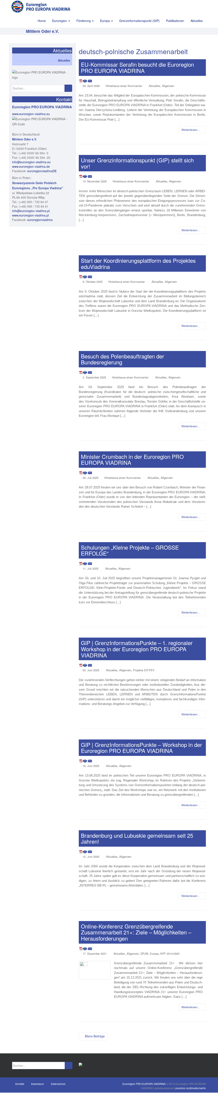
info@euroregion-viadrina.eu (31, 162)
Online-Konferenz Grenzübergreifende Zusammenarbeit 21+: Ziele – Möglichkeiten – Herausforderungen (136, 932)
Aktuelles (197, 21)
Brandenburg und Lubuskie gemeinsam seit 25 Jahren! (137, 838)
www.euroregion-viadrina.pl (30, 215)
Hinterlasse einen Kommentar (124, 86)
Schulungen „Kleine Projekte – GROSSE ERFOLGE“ (130, 550)
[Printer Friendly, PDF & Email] (86, 80)
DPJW (144, 954)
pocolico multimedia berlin (190, 1088)
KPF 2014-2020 (169, 954)
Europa (105, 21)
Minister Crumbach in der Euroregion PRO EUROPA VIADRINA (132, 459)
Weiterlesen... (191, 129)
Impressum (37, 1084)
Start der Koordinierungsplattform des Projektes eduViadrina (138, 263)
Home (42, 21)
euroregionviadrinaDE (42, 171)
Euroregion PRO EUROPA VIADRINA (144, 1084)
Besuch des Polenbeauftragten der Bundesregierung (122, 359)
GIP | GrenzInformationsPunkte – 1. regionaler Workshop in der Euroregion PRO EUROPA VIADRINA (137, 649)
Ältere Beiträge (94, 1036)
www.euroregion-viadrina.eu (31, 114)
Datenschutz (58, 1084)
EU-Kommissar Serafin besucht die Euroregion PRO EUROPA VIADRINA (137, 67)
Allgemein (168, 86)
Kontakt (19, 1084)
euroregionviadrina (40, 220)
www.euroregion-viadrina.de (31, 166)
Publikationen (175, 21)
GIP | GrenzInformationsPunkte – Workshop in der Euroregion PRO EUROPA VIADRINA (141, 748)
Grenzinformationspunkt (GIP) (139, 21)
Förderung (84, 21)
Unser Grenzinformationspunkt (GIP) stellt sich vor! (137, 163)
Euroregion (60, 21)
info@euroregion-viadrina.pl (31, 211)
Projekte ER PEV (144, 670)
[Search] (68, 88)
